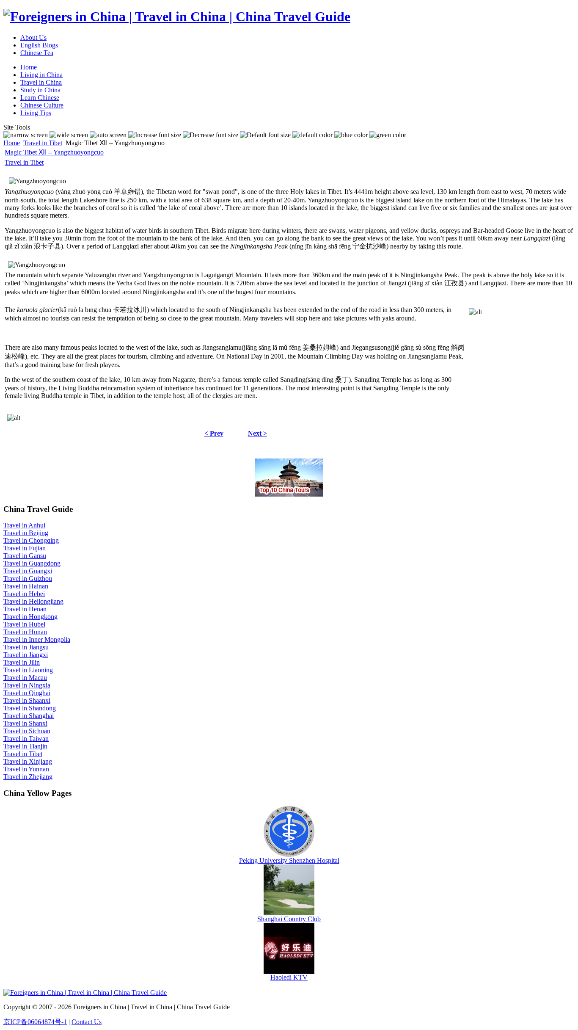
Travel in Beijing (25, 532)
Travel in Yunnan (26, 769)
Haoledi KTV (289, 977)
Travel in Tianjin (25, 746)
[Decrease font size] (210, 135)
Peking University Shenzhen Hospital (289, 860)
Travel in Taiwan (26, 738)
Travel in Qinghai (26, 692)
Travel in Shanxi (25, 723)
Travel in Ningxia (26, 685)
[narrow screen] (25, 135)
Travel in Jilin (21, 662)
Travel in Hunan (25, 631)
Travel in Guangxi (27, 570)
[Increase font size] (154, 135)
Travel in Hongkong (30, 616)
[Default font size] (265, 135)
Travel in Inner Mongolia (36, 639)
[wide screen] (69, 135)
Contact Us (87, 1021)
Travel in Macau (25, 677)
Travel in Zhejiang (27, 776)
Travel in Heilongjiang (33, 601)
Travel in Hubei (24, 624)
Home (11, 142)
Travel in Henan (25, 609)
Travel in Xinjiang (27, 761)
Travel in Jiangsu (26, 647)
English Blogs (39, 45)
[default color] (312, 135)
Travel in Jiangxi (25, 654)
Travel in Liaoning (28, 670)
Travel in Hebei (24, 593)
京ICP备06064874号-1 (35, 1021)
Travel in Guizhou (27, 578)
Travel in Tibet (42, 142)
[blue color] (351, 135)
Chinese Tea (36, 52)
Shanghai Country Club (289, 918)
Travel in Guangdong (32, 563)
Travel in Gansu (24, 555)
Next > (257, 433)
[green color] (387, 135)
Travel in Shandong (29, 708)
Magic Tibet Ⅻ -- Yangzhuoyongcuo (54, 152)
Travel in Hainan (25, 586)
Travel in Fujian (24, 548)
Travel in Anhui (24, 525)
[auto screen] (108, 135)
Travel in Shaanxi (26, 700)
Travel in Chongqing (31, 540)
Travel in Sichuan (26, 731)
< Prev (213, 433)
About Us (33, 37)
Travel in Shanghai (28, 715)
